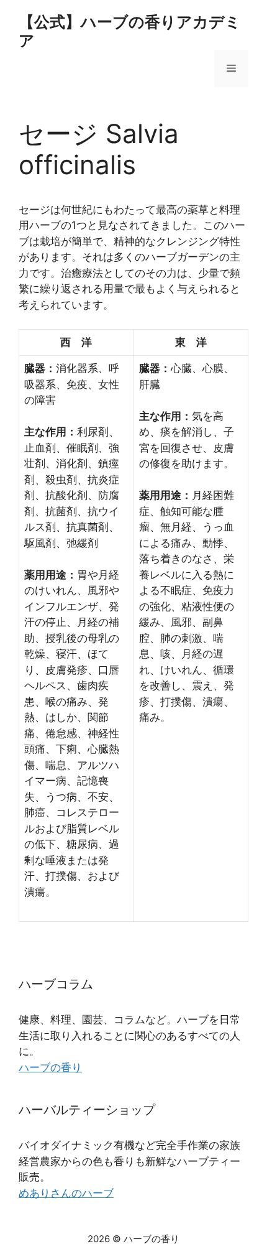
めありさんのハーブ (66, 1193)
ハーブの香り (50, 1067)
